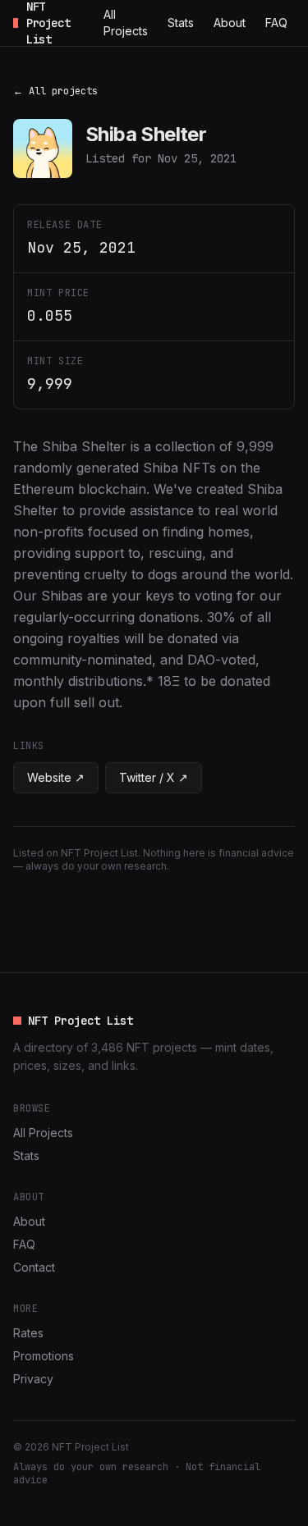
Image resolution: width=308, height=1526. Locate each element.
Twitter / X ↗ (153, 777)
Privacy (33, 1379)
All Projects (125, 22)
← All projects (55, 91)
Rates (28, 1333)
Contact (34, 1267)
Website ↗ (56, 777)
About (230, 23)
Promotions (43, 1356)
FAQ (276, 23)
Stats (181, 23)
